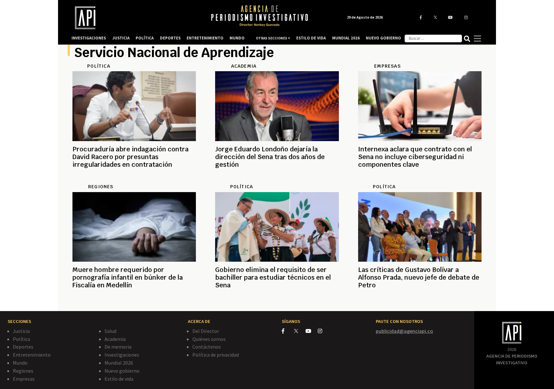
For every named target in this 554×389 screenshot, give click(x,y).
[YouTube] (312, 331)
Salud (110, 331)
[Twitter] (299, 331)
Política (21, 339)
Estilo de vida (119, 379)
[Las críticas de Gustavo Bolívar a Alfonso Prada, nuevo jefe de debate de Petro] (420, 300)
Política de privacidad (215, 354)
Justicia (21, 331)
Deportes (23, 346)
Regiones (23, 371)
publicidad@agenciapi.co (404, 331)
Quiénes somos (209, 339)
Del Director (205, 331)
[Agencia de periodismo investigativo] (134, 18)
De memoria (118, 346)
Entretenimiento (32, 354)
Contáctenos (206, 346)
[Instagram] (323, 331)
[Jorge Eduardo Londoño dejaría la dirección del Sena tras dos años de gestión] (277, 180)
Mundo (20, 362)
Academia (115, 339)
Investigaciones (122, 354)
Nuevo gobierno (122, 371)
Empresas (24, 379)
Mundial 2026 (119, 362)
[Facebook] (288, 331)
